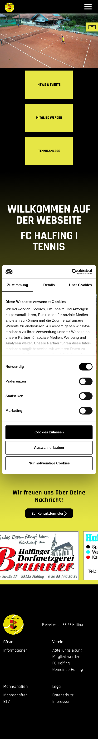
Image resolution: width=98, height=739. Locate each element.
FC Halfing (61, 663)
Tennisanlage (49, 151)
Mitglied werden (49, 118)
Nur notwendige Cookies (49, 463)
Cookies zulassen (49, 432)
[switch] (86, 381)
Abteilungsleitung (67, 650)
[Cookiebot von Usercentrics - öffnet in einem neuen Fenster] (72, 272)
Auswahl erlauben (49, 447)
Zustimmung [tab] (17, 285)
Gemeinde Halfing (67, 670)
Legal (57, 687)
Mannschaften (15, 687)
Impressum (62, 701)
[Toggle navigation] (88, 6)
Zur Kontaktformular (48, 513)
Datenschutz (63, 695)
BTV (6, 701)
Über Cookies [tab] (80, 285)
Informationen (15, 650)
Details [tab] (49, 285)
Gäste (8, 642)
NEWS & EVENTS (49, 84)
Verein (57, 642)
